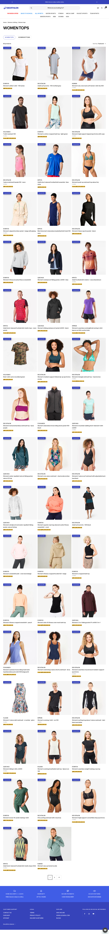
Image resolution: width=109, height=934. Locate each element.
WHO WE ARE (60, 912)
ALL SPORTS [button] (39, 13)
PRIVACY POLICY (35, 915)
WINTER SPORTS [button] (45, 16)
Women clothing (12, 22)
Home (5, 22)
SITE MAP (6, 918)
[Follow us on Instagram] (89, 914)
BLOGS (58, 918)
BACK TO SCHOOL (26, 13)
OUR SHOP (6, 915)
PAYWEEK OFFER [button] (12, 13)
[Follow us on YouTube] (93, 914)
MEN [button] (54, 16)
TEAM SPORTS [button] (94, 13)
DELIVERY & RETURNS (36, 918)
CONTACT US (7, 912)
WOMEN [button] (60, 16)
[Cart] (105, 7)
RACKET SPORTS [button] (82, 13)
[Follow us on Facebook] (85, 914)
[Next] (59, 877)
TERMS (32, 912)
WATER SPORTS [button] (51, 13)
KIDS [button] (67, 16)
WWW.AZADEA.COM (63, 915)
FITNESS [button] (61, 13)
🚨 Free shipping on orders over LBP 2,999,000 (54, 2)
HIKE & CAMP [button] (70, 13)
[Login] (101, 7)
